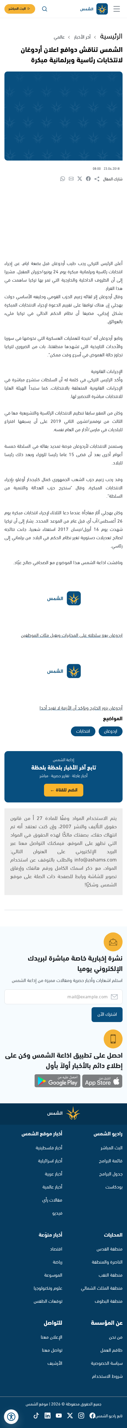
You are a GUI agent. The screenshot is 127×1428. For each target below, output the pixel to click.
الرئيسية (111, 36)
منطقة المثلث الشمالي (102, 1288)
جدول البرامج (111, 1174)
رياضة (57, 1262)
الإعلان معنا (51, 1337)
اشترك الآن (107, 1014)
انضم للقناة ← (63, 790)
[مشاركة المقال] (99, 179)
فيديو (57, 1213)
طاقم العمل (111, 1350)
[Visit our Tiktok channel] (39, 1416)
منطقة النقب (111, 1275)
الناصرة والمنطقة (107, 1262)
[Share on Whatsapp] (64, 179)
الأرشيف (55, 1363)
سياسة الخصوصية (107, 1363)
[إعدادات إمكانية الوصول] (11, 1417)
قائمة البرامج (111, 1161)
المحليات (113, 1235)
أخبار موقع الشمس (42, 1134)
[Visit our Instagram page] (83, 1416)
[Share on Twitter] (81, 179)
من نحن (116, 1337)
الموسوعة (53, 1275)
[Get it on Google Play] (58, 1081)
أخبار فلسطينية (49, 1148)
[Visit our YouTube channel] (61, 1416)
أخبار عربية (53, 1174)
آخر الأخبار (82, 37)
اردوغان (110, 731)
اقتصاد (56, 1249)
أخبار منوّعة (50, 1235)
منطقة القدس (110, 1249)
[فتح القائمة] (117, 9)
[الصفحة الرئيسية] (93, 9)
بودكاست (114, 1187)
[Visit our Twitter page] (72, 1416)
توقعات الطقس (48, 1301)
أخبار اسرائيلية (50, 1161)
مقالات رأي (52, 1200)
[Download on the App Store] (102, 1081)
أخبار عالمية (52, 1187)
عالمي (59, 37)
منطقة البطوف (109, 1301)
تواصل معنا (52, 1350)
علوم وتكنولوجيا (48, 1288)
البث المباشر (17, 8)
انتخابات (83, 731)
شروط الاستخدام (107, 1376)
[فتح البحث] (45, 9)
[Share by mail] (73, 179)
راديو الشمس (108, 1134)
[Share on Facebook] (90, 179)
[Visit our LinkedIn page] (50, 1416)
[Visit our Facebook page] (92, 1416)
